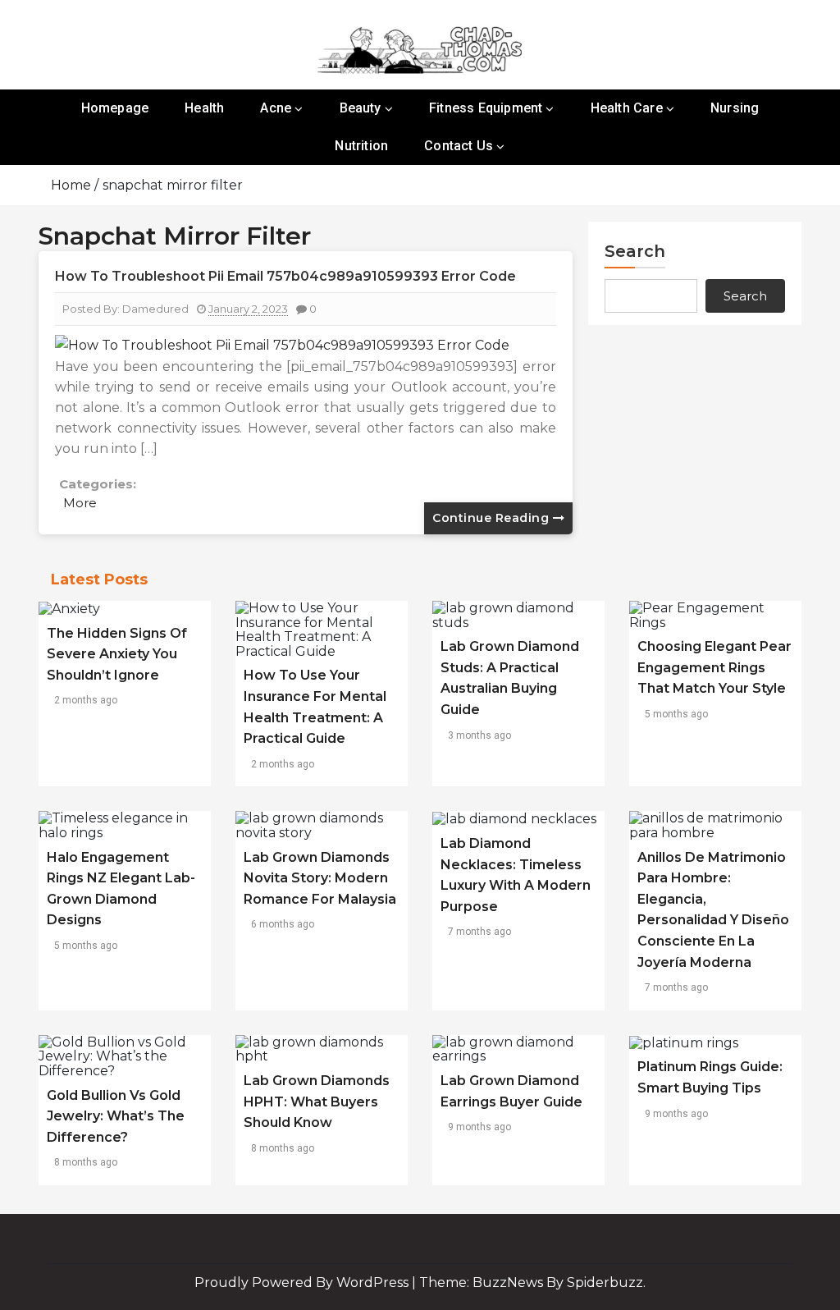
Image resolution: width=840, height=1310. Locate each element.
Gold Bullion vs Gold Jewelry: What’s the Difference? (116, 1116)
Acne (275, 108)
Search (635, 251)
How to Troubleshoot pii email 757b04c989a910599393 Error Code (285, 276)
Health (204, 108)
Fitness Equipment (485, 108)
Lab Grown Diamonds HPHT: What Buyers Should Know (317, 1101)
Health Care (627, 108)
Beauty (360, 108)
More (80, 503)
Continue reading (492, 518)
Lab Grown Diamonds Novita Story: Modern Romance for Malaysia (320, 878)
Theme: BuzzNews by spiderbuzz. (532, 1282)
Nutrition (361, 145)
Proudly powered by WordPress (303, 1282)
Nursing (734, 108)
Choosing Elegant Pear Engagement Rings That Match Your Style (714, 667)
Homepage (115, 108)
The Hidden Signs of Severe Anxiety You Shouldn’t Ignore (117, 654)
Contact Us (458, 145)
